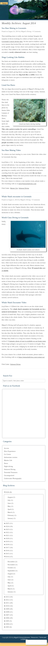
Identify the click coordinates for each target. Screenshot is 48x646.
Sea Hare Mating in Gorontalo (14, 28)
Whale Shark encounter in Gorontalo (16, 196)
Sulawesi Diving (24, 188)
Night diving (8, 466)
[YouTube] (34, 642)
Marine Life (14, 188)
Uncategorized (9, 475)
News (6, 463)
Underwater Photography (13, 478)
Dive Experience (10, 451)
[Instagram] (39, 642)
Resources (34, 637)
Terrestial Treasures (10, 472)
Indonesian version (10, 457)
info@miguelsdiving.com (27, 184)
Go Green (7, 454)
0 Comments (37, 31)
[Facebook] (29, 642)
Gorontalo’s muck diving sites (12, 41)
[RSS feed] (43, 642)
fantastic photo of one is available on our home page (27, 341)
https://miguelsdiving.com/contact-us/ (32, 357)
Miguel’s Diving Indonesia (22, 637)
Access (6, 448)
